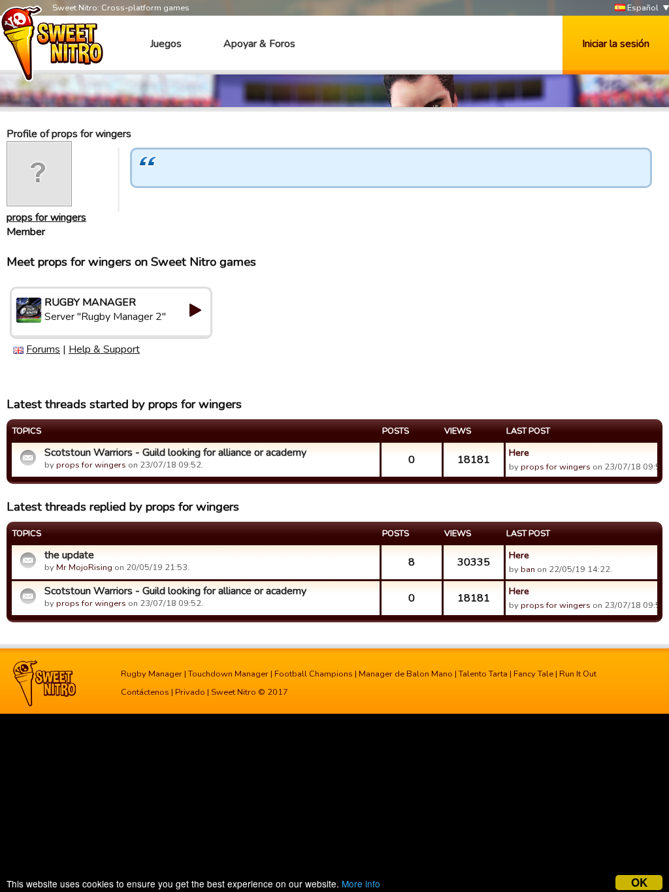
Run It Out (577, 674)
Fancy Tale (533, 674)
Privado (190, 692)
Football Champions (313, 674)
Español (642, 8)
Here (519, 452)
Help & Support (104, 349)
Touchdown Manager (228, 674)
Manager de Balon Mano (406, 674)
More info (361, 883)
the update (69, 555)
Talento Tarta (483, 674)
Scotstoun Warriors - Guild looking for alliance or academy (175, 452)
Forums (43, 349)
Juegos (166, 44)
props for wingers (46, 217)
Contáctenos (145, 692)
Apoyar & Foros (259, 44)
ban (528, 569)
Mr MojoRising (84, 567)
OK (639, 882)
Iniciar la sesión (615, 44)
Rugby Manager (151, 674)
